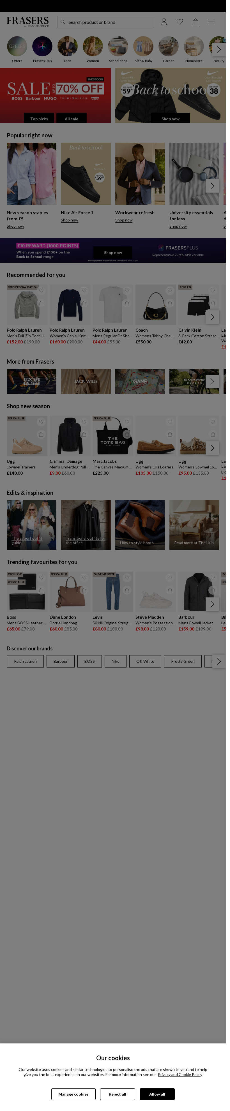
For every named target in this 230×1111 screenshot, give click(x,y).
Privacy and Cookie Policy (180, 1074)
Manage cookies (73, 1094)
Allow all (157, 1094)
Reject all (117, 1094)
